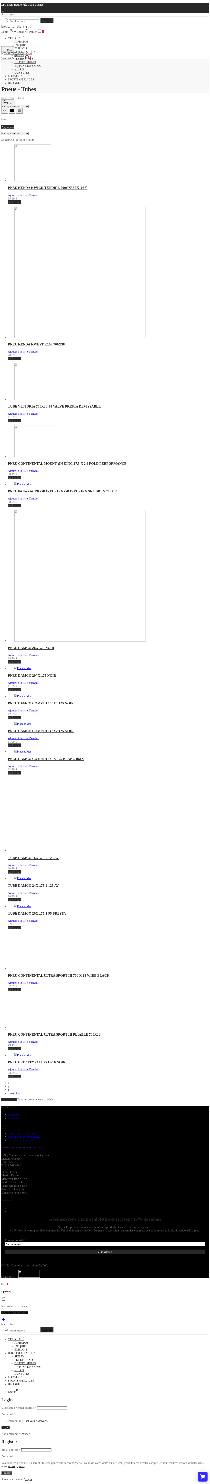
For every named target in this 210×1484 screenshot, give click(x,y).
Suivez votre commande (22, 1133)
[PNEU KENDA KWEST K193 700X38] (80, 337)
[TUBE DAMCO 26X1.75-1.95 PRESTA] (22, 906)
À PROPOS (21, 41)
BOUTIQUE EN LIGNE (22, 1353)
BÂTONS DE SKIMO (27, 65)
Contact (12, 1118)
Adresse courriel (15, 1240)
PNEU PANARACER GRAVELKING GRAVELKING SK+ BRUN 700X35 (62, 491)
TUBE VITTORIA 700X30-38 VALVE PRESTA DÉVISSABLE (54, 406)
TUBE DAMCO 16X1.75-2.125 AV (33, 858)
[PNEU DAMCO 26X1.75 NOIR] (80, 640)
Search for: (7, 14)
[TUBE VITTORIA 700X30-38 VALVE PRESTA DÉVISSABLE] (32, 399)
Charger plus (9, 1099)
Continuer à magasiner (14, 1312)
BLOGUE (14, 83)
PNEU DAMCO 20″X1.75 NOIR (32, 675)
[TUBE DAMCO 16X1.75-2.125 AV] (51, 850)
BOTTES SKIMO (25, 62)
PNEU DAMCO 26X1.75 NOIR (31, 648)
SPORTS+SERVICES (21, 79)
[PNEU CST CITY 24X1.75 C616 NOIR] (22, 1055)
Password (8, 1414)
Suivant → (14, 1093)
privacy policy (16, 1466)
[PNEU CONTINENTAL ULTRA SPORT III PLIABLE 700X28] (34, 1027)
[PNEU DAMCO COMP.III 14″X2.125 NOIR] (22, 723)
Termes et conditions (20, 1140)
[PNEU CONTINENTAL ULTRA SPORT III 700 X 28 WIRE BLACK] (32, 968)
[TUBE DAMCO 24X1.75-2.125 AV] (22, 878)
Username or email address (18, 1407)
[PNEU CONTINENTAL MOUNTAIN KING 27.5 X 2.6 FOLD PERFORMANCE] (35, 456)
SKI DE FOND (23, 1360)
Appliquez (7, 127)
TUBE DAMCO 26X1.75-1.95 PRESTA (37, 913)
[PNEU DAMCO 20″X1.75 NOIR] (22, 668)
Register (25, 1433)
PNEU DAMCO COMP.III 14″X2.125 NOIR (41, 731)
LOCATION (15, 76)
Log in (5, 1427)
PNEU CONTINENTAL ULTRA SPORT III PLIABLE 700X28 (54, 1034)
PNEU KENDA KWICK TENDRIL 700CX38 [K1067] (47, 188)
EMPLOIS (20, 48)
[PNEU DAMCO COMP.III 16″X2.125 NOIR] (22, 696)
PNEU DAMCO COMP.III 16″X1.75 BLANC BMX (46, 759)
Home (4, 98)
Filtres (10, 103)
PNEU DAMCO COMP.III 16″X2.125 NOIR (41, 703)
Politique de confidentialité (24, 1136)
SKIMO (19, 1356)
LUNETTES (21, 72)
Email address (10, 1449)
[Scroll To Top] (3, 1320)
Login (28, 1479)
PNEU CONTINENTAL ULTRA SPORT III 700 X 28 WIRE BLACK (58, 975)
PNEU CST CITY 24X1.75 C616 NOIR (36, 1062)
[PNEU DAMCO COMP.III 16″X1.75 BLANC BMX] (22, 751)
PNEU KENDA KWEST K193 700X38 (36, 344)
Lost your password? (36, 1420)
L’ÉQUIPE (20, 45)
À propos (13, 1114)
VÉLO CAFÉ (16, 38)
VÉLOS (19, 69)
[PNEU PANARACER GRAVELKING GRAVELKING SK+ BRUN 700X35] (22, 484)
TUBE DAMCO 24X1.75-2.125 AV (33, 885)
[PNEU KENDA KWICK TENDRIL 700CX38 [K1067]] (32, 180)
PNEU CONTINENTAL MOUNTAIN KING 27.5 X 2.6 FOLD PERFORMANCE (67, 463)
